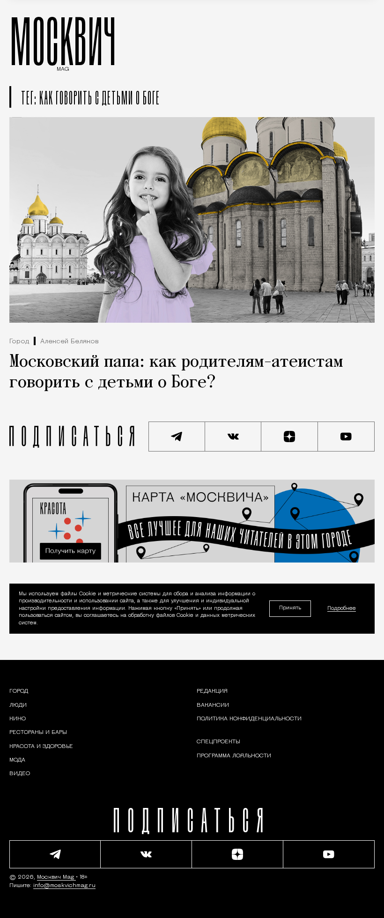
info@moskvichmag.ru (64, 885)
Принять (290, 608)
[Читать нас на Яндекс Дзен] (289, 437)
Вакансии (213, 705)
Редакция (212, 691)
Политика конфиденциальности (249, 719)
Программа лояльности (234, 756)
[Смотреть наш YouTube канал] (346, 437)
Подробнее (341, 608)
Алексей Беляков (69, 341)
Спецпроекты (218, 742)
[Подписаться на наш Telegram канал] (176, 437)
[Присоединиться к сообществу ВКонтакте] (233, 437)
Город (19, 341)
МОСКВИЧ (63, 40)
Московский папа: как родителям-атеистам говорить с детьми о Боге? (176, 372)
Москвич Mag (56, 877)
